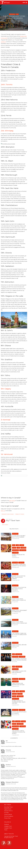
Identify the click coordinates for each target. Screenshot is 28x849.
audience (3, 41)
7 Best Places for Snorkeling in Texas (18, 684)
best (12, 500)
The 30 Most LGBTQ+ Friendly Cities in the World (18, 732)
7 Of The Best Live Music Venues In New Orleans (19, 659)
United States (15, 552)
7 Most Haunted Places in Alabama (19, 712)
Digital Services (7, 809)
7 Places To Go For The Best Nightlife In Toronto (19, 589)
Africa (14, 545)
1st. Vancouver (7, 454)
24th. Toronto (6, 84)
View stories (5, 524)
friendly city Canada (19, 514)
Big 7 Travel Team (15, 19)
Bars (13, 654)
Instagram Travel (8, 828)
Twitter (5, 829)
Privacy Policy (7, 818)
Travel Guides (15, 562)
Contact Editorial (8, 814)
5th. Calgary (6, 389)
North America (12, 14)
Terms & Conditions (8, 816)
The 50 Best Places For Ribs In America (19, 671)
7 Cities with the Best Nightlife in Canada (18, 536)
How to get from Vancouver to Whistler (19, 622)
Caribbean (20, 693)
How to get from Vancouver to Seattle (19, 599)
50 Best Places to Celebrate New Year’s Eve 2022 (18, 702)
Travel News (21, 562)
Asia (17, 545)
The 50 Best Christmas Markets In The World (19, 565)
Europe (14, 547)
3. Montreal (5, 420)
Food (18, 547)
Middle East (24, 547)
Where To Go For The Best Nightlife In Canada (18, 577)
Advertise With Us (8, 810)
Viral (17, 14)
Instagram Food (8, 826)
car (4, 510)
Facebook (6, 824)
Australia (21, 545)
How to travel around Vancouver (19, 645)
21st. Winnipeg (7, 131)
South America (23, 550)
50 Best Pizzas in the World (18, 555)
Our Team (6, 812)
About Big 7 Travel (8, 807)
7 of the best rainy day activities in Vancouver (19, 634)
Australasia (22, 691)
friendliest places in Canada (8, 514)
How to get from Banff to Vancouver (19, 611)
